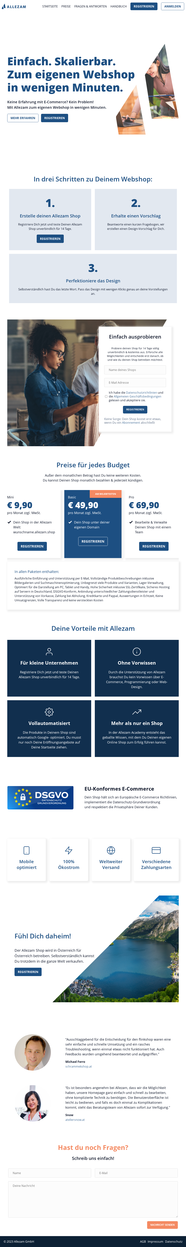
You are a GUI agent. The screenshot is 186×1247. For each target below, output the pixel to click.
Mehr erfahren (23, 118)
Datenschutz (173, 1242)
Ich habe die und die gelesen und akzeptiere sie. (136, 396)
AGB (143, 1242)
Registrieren (144, 6)
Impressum (155, 1242)
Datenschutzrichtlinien (141, 393)
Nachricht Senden (162, 1225)
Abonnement (131, 423)
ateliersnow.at (75, 1120)
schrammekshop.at (78, 1066)
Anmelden (172, 6)
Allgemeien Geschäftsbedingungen (137, 396)
